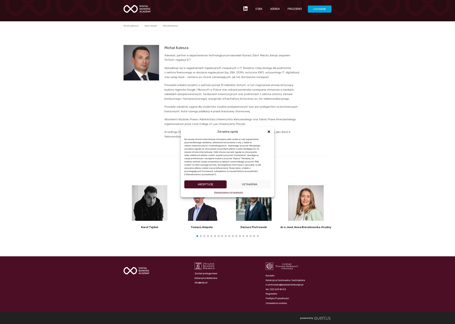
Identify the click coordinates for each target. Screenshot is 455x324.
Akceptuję (205, 184)
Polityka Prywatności (277, 298)
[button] (269, 131)
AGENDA (275, 8)
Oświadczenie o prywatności (228, 192)
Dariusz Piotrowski (253, 227)
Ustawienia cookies (276, 303)
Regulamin (271, 293)
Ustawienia (249, 184)
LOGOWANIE (319, 9)
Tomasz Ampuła (202, 227)
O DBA (258, 8)
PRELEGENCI (295, 8)
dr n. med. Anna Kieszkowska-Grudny (305, 227)
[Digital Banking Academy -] (137, 10)
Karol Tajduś (149, 227)
